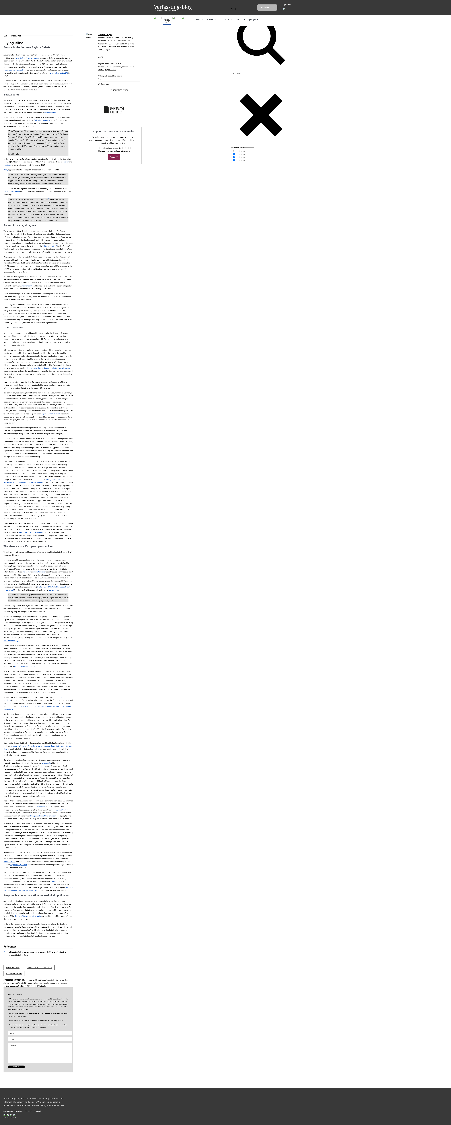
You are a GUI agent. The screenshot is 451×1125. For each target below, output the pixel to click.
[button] (48, 199)
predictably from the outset (14, 70)
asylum (125, 67)
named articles (39, 572)
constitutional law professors (27, 58)
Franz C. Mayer (105, 34)
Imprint (37, 1111)
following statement (42, 120)
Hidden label (241, 151)
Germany (101, 79)
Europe (101, 67)
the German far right (12, 640)
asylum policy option (18, 864)
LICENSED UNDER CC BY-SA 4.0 (39, 967)
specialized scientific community (31, 532)
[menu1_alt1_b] (167, 17)
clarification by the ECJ (59, 73)
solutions (54, 881)
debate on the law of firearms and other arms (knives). (48, 368)
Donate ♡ (114, 157)
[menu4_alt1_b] (158, 17)
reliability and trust (58, 810)
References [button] (10, 946)
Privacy (28, 1111)
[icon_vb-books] (186, 17)
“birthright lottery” (50, 246)
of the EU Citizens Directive (25, 666)
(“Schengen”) (27, 286)
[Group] (173, 6)
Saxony (65, 162)
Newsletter (8, 1111)
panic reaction (39, 807)
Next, (6, 170)
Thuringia (7, 165)
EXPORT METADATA (14, 973)
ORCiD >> (102, 57)
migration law (110, 70)
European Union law (113, 67)
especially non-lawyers (50, 414)
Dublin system (50, 112)
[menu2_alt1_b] (176, 17)
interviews (26, 572)
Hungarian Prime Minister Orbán (43, 816)
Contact (18, 1111)
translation (53, 590)
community (46, 763)
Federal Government (12, 191)
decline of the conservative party (28, 916)
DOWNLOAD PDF (12, 967)
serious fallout (9, 861)
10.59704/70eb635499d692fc (33, 986)
